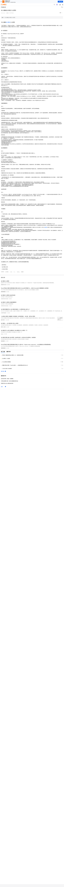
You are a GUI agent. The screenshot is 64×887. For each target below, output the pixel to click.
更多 (2, 386)
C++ (14, 271)
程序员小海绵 (3, 326)
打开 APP (60, 1)
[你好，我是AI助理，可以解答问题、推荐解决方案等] (57, 4)
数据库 (46, 227)
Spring (18, 271)
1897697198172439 (4, 298)
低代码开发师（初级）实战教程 (7, 378)
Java (11, 271)
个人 (62, 7)
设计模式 (8, 22)
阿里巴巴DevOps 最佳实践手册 (7, 383)
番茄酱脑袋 (3, 341)
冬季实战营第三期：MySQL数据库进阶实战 (9, 381)
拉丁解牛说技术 (3, 312)
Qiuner (2, 333)
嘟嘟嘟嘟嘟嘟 (3, 291)
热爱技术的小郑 (3, 284)
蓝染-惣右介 (3, 319)
